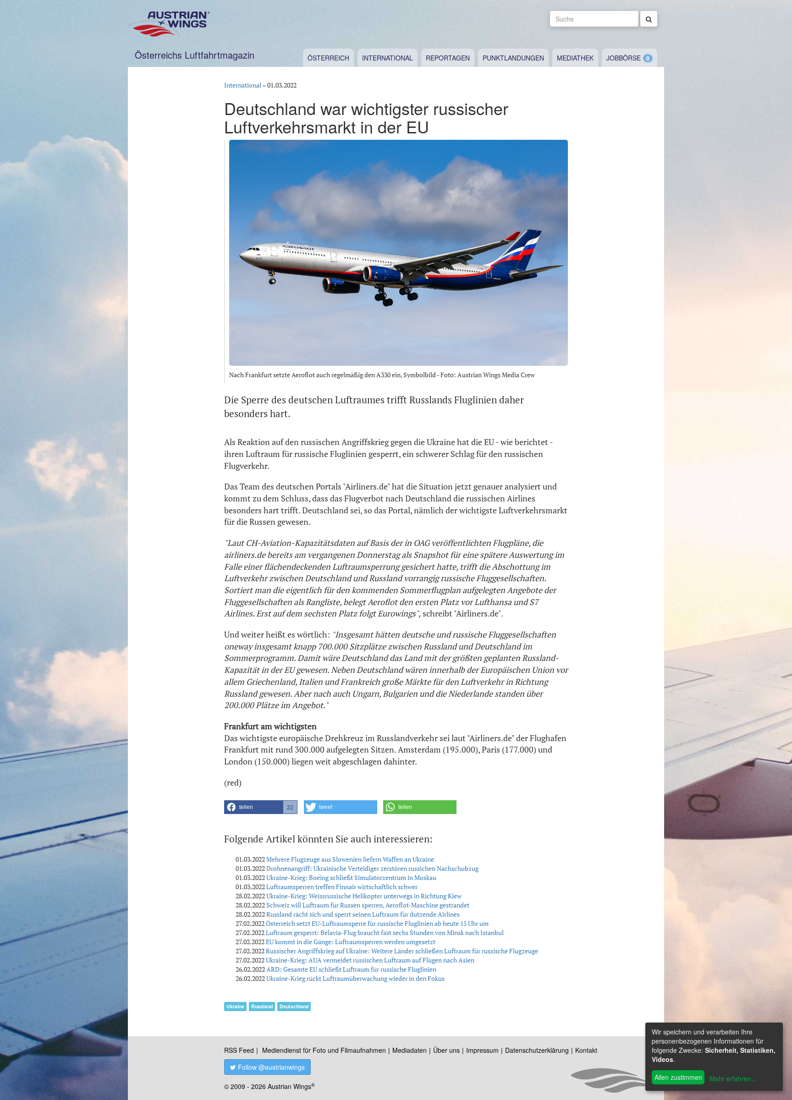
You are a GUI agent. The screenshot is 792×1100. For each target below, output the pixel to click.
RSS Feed (239, 1050)
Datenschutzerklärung (537, 1050)
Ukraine (235, 1006)
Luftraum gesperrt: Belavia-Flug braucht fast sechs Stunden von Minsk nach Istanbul (385, 932)
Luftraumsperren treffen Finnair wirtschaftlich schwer (342, 886)
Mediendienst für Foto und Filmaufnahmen (324, 1050)
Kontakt (586, 1050)
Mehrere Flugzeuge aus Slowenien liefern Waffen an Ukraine (350, 859)
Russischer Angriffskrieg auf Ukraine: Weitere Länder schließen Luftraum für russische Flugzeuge (402, 950)
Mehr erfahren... (733, 1078)
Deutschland (294, 1006)
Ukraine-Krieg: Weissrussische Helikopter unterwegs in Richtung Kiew (364, 895)
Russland (262, 1006)
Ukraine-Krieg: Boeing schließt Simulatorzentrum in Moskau (351, 877)
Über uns (446, 1050)
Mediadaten (409, 1050)
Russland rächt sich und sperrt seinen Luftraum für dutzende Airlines (363, 914)
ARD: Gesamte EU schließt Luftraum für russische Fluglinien (351, 969)
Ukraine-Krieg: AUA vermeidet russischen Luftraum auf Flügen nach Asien (370, 960)
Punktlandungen (513, 57)
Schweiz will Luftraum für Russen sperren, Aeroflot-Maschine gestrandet (367, 905)
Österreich (328, 57)
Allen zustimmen (678, 1077)
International (387, 57)
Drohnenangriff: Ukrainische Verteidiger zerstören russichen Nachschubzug (372, 868)
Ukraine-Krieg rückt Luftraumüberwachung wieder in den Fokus (355, 978)
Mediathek (575, 57)
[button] (260, 807)
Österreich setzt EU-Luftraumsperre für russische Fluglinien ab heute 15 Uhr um (377, 923)
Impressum (482, 1050)
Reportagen (448, 57)
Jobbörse (623, 57)
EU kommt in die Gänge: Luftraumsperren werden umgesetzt (350, 941)
